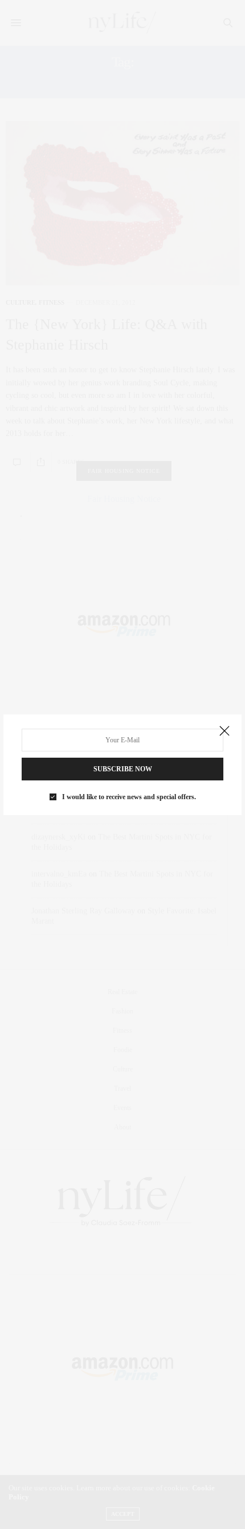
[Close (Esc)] (224, 731)
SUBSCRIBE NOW (122, 769)
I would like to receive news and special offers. (129, 796)
